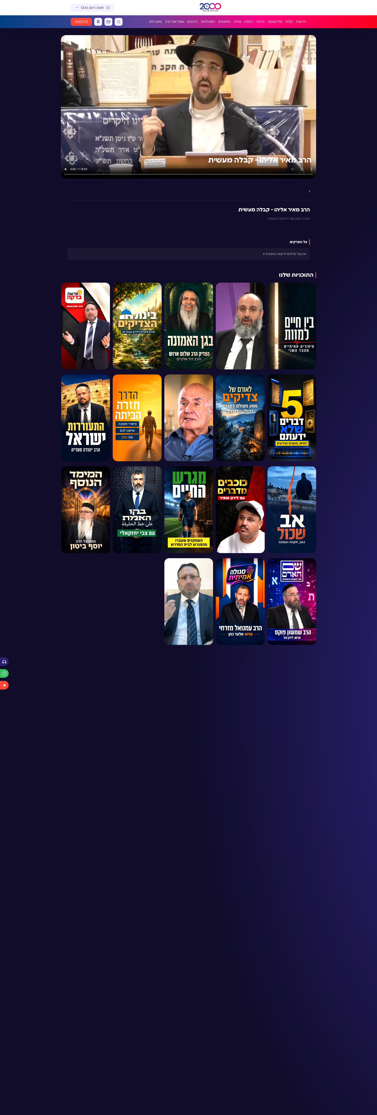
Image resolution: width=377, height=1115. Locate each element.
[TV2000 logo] (210, 7)
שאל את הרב (174, 21)
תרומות (81, 22)
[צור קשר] (108, 22)
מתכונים (224, 21)
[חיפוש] (119, 22)
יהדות (260, 21)
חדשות (301, 21)
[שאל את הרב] (4, 673)
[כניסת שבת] (98, 22)
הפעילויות (208, 21)
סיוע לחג (155, 21)
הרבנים (192, 21)
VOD (289, 21)
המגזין (248, 21)
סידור (237, 21)
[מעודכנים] (4, 685)
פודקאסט (275, 21)
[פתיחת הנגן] (4, 661)
